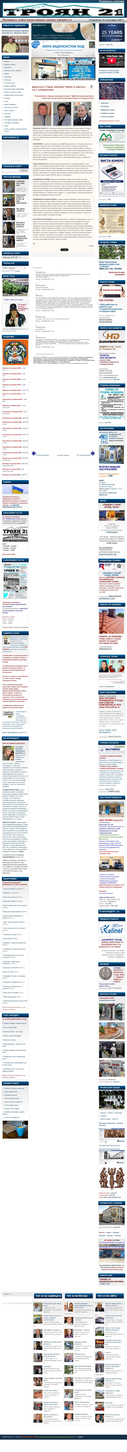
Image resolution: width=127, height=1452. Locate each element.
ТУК (8, 407)
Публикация (44, 1437)
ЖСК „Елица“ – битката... (82, 1330)
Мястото (103, 1113)
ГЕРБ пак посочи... (80, 1354)
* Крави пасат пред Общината (12, 911)
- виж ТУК (25, 418)
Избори (6, 73)
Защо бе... (108, 1352)
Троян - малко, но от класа (14, 299)
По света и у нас (9, 83)
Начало (6, 61)
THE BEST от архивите (11, 123)
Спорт (6, 101)
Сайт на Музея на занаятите (13, 1102)
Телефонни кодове (107, 113)
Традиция (7, 116)
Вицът (6, 126)
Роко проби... (109, 1403)
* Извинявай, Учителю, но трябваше (14, 976)
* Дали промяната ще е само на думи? (15, 905)
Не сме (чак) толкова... (51, 1390)
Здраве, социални (10, 86)
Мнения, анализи (9, 64)
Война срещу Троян (9, 997)
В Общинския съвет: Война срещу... (20, 183)
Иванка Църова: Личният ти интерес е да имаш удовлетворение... (52, 1318)
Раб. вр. (110, 1235)
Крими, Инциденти (10, 104)
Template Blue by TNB (29, 1437)
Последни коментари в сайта (13, 120)
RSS (76, 1437)
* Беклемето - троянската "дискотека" (14, 943)
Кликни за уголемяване (106, 686)
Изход (72, 1437)
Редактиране (55, 1437)
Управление (61, 1437)
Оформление (68, 1437)
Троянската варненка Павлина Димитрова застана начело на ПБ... (83, 1305)
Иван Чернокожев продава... (83, 1366)
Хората (110, 1113)
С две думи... (48, 1366)
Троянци (7, 98)
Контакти (115, 1119)
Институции (105, 106)
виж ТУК (25, 428)
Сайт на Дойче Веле (11, 1092)
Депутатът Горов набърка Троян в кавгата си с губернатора (58, 88)
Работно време (105, 1119)
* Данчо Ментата (8, 938)
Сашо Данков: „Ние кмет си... (20, 210)
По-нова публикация (42, 455)
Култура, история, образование (14, 89)
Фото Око (7, 113)
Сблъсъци (7, 80)
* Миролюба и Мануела (10, 901)
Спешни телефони (107, 116)
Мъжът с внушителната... (82, 1402)
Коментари (49, 1437)
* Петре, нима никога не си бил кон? (14, 928)
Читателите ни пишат (11, 107)
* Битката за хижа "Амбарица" (12, 1035)
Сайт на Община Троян (12, 1098)
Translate (17, 271)
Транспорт (104, 103)
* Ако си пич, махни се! (10, 897)
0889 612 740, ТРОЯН (110, 268)
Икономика (7, 77)
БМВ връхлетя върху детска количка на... (20, 225)
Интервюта (7, 67)
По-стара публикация (83, 455)
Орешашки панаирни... (81, 1414)
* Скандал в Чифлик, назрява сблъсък (15, 1023)
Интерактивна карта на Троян (109, 121)
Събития (103, 1116)
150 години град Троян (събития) (109, 1149)
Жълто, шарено (9, 110)
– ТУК (109, 236)
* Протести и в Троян (9, 1040)
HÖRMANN (112, 532)
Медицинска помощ (108, 110)
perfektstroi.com (107, 598)
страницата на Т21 (15, 329)
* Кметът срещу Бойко (10, 1027)
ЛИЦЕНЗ (80, 1437)
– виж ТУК (109, 45)
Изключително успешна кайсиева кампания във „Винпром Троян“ (15, 32)
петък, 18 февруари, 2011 (45, 279)
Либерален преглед (11, 1095)
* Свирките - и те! (8, 893)
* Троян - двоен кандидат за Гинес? (14, 922)
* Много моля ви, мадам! (10, 992)
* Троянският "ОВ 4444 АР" (11, 967)
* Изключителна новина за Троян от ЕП (15, 1001)
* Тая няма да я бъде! (9, 934)
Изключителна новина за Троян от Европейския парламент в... (113, 1366)
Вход (39, 1437)
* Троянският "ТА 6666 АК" (11, 982)
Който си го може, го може (12, 92)
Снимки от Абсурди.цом (12, 1117)
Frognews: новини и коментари (14, 1088)
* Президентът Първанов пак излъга (14, 949)
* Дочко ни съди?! (8, 972)
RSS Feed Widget (15, 160)
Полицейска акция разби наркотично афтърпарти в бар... (113, 1342)
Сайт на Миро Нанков (11, 1105)
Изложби (116, 1232)
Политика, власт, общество (13, 70)
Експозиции (118, 1113)
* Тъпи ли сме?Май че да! (11, 889)
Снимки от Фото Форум (12, 1108)
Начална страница (63, 455)
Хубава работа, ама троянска (13, 95)
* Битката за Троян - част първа (13, 1031)
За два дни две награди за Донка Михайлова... (21, 238)
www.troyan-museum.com (112, 1197)
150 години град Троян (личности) (109, 1145)
